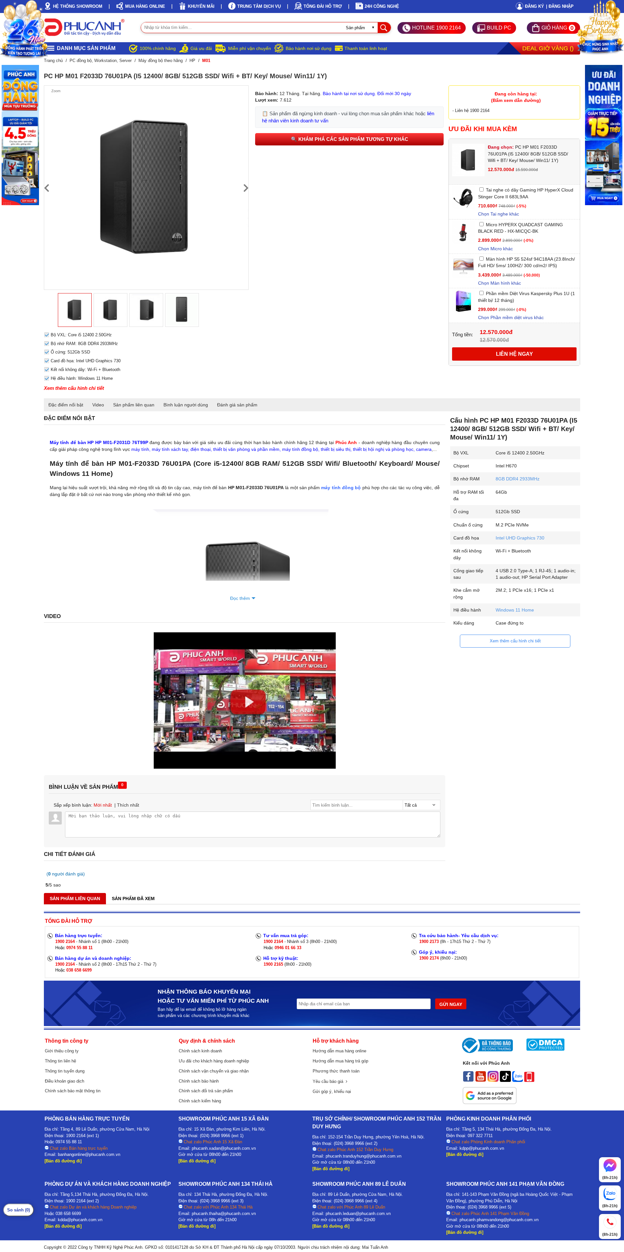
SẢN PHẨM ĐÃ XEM (133, 898)
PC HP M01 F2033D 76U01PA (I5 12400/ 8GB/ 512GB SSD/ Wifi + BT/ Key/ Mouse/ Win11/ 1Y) (528, 153)
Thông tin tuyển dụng (64, 1071)
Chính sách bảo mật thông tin (72, 1090)
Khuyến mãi (201, 6)
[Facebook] (468, 1080)
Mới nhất (103, 805)
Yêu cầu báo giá (329, 1081)
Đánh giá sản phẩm (237, 404)
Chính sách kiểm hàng (200, 1100)
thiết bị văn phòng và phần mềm (246, 449)
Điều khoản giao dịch (64, 1081)
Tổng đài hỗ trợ (323, 6)
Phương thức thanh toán (336, 1071)
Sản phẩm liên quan (133, 404)
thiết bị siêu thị (335, 449)
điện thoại (200, 449)
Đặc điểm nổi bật (65, 404)
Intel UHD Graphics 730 (520, 537)
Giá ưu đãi (201, 48)
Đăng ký (534, 6)
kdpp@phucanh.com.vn (482, 1148)
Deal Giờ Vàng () (548, 48)
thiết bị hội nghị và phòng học (383, 449)
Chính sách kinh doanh (200, 1050)
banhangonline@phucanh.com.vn (89, 1154)
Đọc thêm (240, 598)
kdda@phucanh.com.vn (80, 1219)
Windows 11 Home (515, 610)
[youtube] (480, 1080)
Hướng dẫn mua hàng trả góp (340, 1061)
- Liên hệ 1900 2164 (470, 110)
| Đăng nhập (560, 6)
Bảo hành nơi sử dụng (309, 48)
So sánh (18, 1210)
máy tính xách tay (170, 449)
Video (98, 404)
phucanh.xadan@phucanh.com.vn (224, 1148)
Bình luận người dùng (185, 404)
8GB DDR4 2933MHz (518, 478)
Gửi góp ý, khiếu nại (332, 1091)
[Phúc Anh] (245, 767)
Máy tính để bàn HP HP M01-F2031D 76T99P (99, 442)
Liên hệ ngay (514, 354)
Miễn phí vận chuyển (249, 48)
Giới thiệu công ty (62, 1050)
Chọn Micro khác (495, 248)
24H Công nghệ (382, 6)
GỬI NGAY (450, 1004)
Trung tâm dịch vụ (259, 6)
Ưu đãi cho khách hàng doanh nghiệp (214, 1061)
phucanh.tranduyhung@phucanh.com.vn (363, 1156)
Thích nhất (128, 805)
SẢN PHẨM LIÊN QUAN (75, 898)
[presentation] (46, 187)
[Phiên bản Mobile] (529, 1080)
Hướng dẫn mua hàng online (339, 1050)
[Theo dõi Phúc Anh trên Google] (489, 1102)
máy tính (140, 449)
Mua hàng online (145, 6)
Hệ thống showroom (77, 6)
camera (424, 449)
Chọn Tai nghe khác (498, 214)
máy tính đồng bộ (300, 449)
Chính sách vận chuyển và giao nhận (214, 1071)
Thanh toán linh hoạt (365, 48)
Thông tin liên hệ (60, 1061)
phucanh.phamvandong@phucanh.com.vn (499, 1219)
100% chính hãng (158, 48)
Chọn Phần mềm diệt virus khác (511, 317)
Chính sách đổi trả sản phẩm (206, 1090)
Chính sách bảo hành (199, 1081)
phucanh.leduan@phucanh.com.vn (358, 1213)
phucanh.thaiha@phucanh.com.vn (224, 1213)
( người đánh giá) (65, 873)
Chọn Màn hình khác (499, 283)
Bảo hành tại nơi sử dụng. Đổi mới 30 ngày (367, 93)
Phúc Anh (346, 442)
